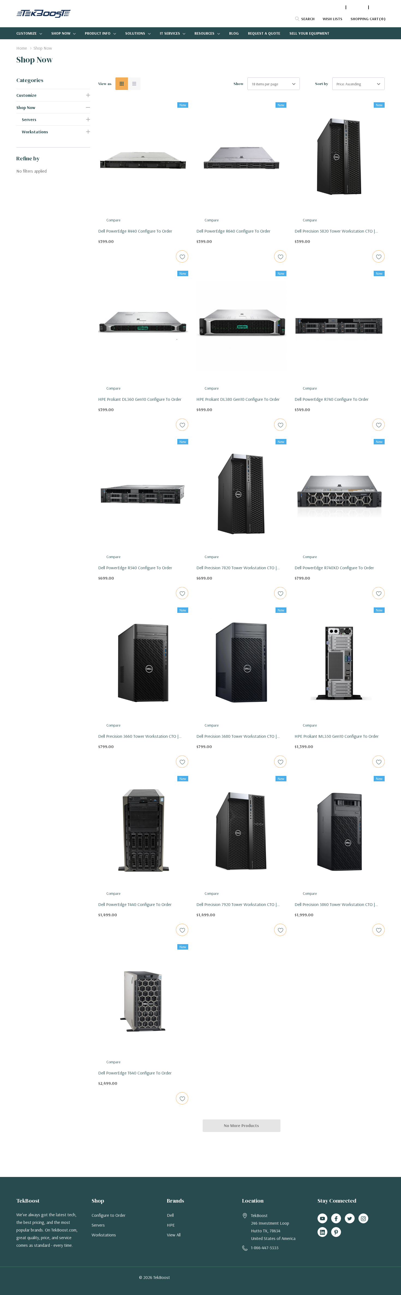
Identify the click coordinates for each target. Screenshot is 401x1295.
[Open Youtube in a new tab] (322, 1218)
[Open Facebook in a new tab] (336, 1218)
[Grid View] (121, 83)
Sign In (378, 7)
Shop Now (60, 33)
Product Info (97, 33)
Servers (29, 119)
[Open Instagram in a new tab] (363, 1218)
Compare (113, 220)
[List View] (134, 83)
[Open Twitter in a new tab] (349, 1218)
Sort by (321, 84)
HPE (171, 1225)
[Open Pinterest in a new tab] (336, 1232)
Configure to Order (108, 1215)
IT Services (170, 33)
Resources (204, 33)
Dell (170, 1215)
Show (239, 84)
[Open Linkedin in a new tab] (322, 1232)
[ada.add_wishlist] (182, 256)
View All (174, 1234)
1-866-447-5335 (329, 7)
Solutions (135, 33)
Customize (26, 33)
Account (357, 7)
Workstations (35, 131)
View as (105, 84)
